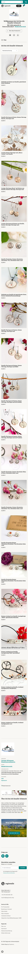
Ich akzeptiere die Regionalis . (10, 872)
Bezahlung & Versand (6, 909)
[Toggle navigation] (25, 2)
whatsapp (18, 35)
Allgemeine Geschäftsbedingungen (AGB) (11, 918)
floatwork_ (11, 944)
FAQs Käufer (4, 911)
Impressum (4, 780)
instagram (14, 35)
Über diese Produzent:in (14, 30)
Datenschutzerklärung (6, 930)
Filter (5, 40)
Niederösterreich (20, 27)
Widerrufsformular (5, 933)
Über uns (3, 926)
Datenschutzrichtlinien (9, 873)
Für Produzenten (5, 907)
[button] (2, 951)
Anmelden (22, 867)
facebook (10, 35)
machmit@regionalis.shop (7, 897)
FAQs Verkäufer (5, 913)
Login (19, 5)
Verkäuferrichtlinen (5, 915)
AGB (2, 778)
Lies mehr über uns (14, 833)
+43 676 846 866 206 (6, 894)
